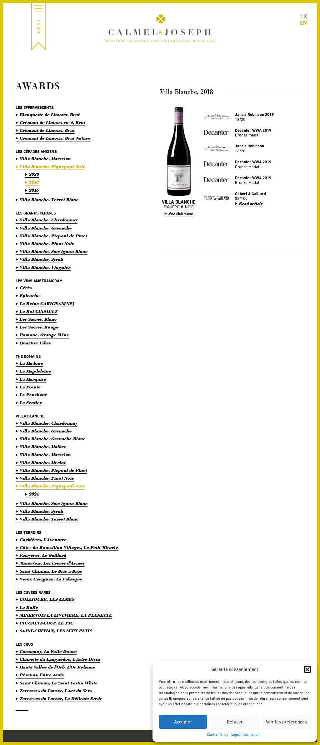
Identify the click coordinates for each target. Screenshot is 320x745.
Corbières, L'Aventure (43, 539)
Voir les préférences (286, 721)
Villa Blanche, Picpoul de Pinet (53, 236)
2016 (34, 190)
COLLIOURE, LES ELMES (47, 599)
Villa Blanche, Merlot (43, 462)
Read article (251, 203)
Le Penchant (33, 394)
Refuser (235, 721)
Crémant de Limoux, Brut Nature (55, 138)
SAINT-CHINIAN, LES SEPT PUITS (56, 631)
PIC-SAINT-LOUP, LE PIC (46, 623)
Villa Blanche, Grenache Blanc (52, 439)
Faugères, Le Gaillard (43, 555)
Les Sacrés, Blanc (38, 319)
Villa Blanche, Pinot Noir (47, 243)
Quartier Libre (35, 343)
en (303, 22)
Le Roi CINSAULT (39, 311)
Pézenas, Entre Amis (42, 675)
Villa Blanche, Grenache (46, 228)
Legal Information (245, 734)
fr (303, 15)
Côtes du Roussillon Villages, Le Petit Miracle (69, 547)
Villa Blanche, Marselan (45, 158)
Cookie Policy (217, 734)
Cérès (26, 287)
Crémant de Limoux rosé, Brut (52, 122)
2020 (34, 174)
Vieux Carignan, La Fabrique (51, 579)
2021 (34, 494)
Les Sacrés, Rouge (39, 327)
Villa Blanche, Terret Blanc (49, 199)
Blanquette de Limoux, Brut (50, 114)
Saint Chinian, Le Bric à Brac (51, 571)
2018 (34, 182)
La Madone (31, 363)
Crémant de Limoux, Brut (47, 130)
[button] (307, 669)
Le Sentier (31, 402)
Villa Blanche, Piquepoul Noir (52, 166)
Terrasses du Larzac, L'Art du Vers (56, 690)
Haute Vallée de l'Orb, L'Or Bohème (57, 667)
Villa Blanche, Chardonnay (49, 220)
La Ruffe (29, 607)
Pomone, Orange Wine (44, 335)
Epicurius (30, 295)
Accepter (183, 721)
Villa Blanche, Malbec (43, 446)
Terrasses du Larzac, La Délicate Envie (61, 698)
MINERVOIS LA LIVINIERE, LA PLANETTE (66, 615)
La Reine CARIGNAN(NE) (47, 303)
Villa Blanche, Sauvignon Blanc (54, 251)
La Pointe (30, 387)
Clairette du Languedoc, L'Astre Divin (60, 659)
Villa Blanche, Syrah (41, 259)
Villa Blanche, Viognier (45, 267)
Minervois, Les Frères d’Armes (52, 563)
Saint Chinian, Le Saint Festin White (59, 683)
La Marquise (33, 379)
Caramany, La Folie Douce (48, 651)
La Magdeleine (35, 371)
